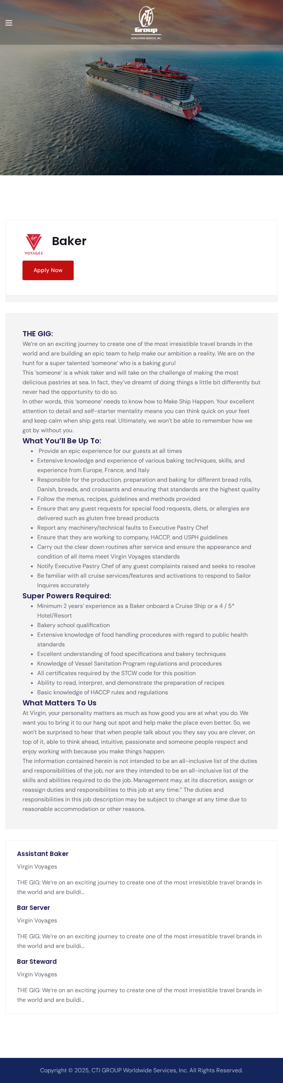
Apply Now (48, 270)
